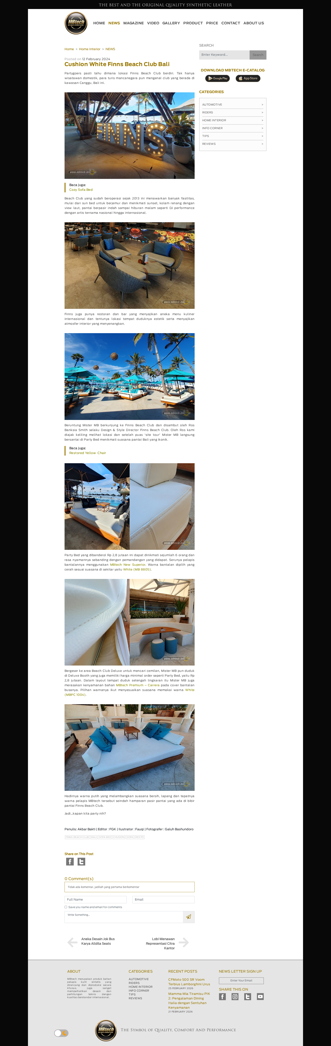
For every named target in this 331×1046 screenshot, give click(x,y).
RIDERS (134, 983)
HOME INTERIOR (141, 987)
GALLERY (171, 23)
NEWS (114, 23)
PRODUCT (193, 23)
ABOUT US (253, 23)
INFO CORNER (139, 990)
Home (69, 49)
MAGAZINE (133, 23)
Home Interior (89, 49)
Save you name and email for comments (95, 907)
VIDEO (153, 23)
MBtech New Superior (127, 564)
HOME (99, 23)
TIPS (132, 994)
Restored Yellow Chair (87, 453)
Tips (232, 136)
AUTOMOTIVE (139, 979)
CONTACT (230, 23)
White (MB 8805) (137, 569)
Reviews (232, 144)
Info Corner (232, 128)
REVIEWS (135, 998)
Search (258, 55)
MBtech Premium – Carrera (138, 685)
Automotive (232, 104)
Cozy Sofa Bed (81, 189)
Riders (232, 112)
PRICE (212, 23)
